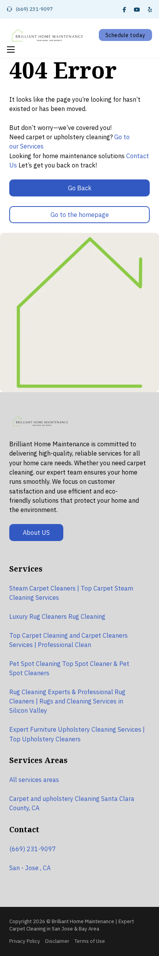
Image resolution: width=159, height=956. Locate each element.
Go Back (79, 188)
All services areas (34, 779)
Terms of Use (89, 941)
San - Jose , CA (30, 868)
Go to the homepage (80, 214)
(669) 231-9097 (32, 849)
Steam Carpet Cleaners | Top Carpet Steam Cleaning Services (71, 592)
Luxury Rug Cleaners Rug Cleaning (57, 616)
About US (36, 532)
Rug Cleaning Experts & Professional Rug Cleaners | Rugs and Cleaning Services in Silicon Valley (67, 701)
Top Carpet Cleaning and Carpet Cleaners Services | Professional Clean (68, 640)
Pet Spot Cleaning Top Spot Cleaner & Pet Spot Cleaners (69, 668)
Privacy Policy (24, 941)
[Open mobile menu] (11, 49)
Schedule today (125, 35)
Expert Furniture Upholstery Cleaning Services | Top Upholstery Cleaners (77, 734)
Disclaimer (57, 941)
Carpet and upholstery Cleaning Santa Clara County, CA (71, 803)
